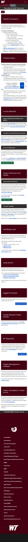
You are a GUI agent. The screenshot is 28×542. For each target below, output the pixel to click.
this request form (10, 402)
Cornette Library (5, 5)
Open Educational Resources (17, 126)
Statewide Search (8, 500)
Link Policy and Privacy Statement (12, 481)
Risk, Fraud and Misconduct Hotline (13, 487)
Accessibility (7, 437)
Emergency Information (10, 453)
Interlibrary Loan (7, 99)
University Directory (9, 516)
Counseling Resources (9, 450)
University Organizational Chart (12, 519)
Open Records (7, 484)
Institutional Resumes (9, 475)
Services (13, 5)
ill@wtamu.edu (7, 247)
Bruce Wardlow (12, 123)
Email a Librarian (21, 158)
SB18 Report (11, 490)
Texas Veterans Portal (9, 509)
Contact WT (7, 447)
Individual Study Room (9, 277)
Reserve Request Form (7, 163)
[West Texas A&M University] (14, 527)
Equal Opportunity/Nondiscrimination (14, 459)
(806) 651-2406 (6, 246)
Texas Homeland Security (10, 506)
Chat (4, 51)
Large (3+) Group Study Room (10, 274)
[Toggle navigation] (25, 2)
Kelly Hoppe (10, 214)
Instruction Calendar (6, 192)
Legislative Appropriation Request (12, 478)
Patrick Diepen (12, 349)
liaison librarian (20, 141)
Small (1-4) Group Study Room (11, 276)
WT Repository (22, 354)
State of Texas (7, 497)
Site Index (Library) (9, 494)
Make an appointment (9, 48)
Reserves (11, 158)
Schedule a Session (7, 199)
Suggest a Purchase (21, 303)
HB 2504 (6, 472)
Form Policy (7, 465)
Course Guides (12, 218)
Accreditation (7, 440)
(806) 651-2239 (14, 45)
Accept (22, 85)
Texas (7, 503)
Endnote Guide (5, 380)
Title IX (5, 512)
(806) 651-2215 (10, 160)
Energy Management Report (14, 456)
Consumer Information (10, 443)
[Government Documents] (14, 429)
